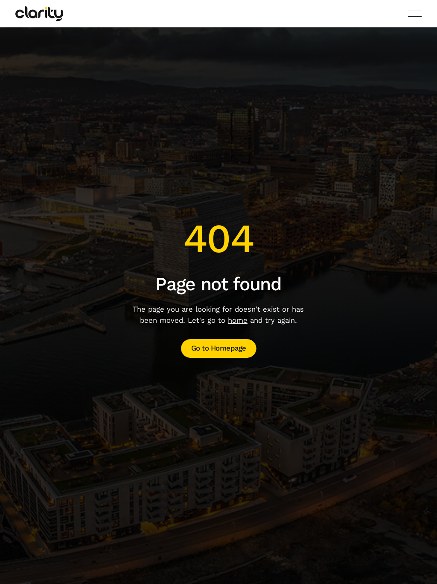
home (238, 320)
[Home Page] (39, 13)
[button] (415, 13)
